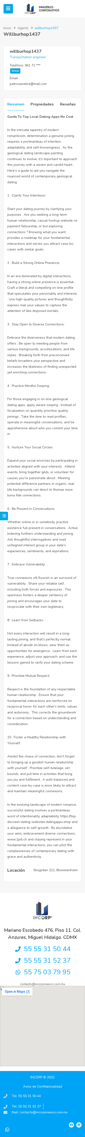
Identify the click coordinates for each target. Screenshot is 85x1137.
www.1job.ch (17, 839)
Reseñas (68, 104)
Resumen (15, 104)
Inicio (7, 28)
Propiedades (42, 104)
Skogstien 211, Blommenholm (55, 870)
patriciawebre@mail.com (28, 84)
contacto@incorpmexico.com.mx (42, 984)
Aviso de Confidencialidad (42, 1086)
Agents (22, 28)
